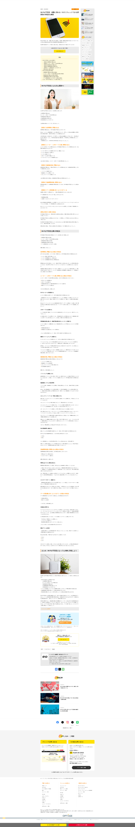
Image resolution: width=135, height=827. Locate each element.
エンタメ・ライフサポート (46, 803)
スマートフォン (87, 47)
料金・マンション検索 (64, 788)
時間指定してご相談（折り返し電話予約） (77, 758)
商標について (92, 819)
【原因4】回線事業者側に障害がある (50, 66)
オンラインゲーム (84, 54)
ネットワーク (89, 49)
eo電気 (43, 802)
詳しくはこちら (64, 639)
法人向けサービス (79, 819)
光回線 (89, 40)
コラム (46, 778)
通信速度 (83, 45)
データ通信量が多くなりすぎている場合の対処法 (53, 78)
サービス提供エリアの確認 (46, 788)
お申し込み (44, 787)
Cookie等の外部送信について (60, 819)
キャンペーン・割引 (63, 790)
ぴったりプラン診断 (45, 608)
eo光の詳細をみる (59, 51)
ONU (88, 56)
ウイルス (83, 58)
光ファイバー (84, 49)
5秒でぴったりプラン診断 (82, 824)
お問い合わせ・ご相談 (45, 806)
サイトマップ (96, 819)
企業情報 (75, 819)
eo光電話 (43, 799)
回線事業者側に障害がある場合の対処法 (51, 76)
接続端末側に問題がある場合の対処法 (51, 75)
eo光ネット (44, 797)
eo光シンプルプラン (45, 796)
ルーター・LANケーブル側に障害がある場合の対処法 (54, 73)
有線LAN (87, 58)
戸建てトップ (44, 785)
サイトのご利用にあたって (69, 819)
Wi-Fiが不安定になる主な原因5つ (49, 60)
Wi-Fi (75, 9)
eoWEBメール (80, 796)
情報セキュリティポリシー (44, 819)
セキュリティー (88, 45)
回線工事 (89, 54)
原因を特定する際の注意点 (49, 69)
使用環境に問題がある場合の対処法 (50, 72)
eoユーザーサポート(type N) (83, 787)
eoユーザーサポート (66, 772)
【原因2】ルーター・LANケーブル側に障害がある (53, 63)
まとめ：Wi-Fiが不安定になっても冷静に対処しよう (52, 79)
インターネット (84, 40)
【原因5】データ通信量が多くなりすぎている (52, 67)
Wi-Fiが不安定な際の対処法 (48, 70)
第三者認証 (38, 819)
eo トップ (42, 778)
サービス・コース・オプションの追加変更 (85, 790)
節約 (82, 47)
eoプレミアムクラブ (81, 788)
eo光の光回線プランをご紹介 (54, 824)
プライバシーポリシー (52, 819)
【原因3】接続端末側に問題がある (50, 64)
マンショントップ (63, 785)
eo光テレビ (44, 800)
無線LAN (83, 56)
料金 (43, 790)
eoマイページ (80, 793)
